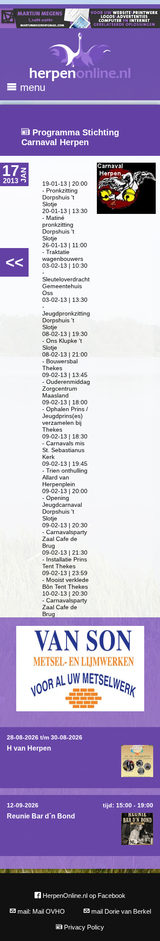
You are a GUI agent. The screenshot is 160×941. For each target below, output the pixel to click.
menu (31, 87)
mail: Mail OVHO (40, 911)
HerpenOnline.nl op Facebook (83, 895)
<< (14, 262)
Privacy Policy (83, 927)
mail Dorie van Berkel (120, 911)
